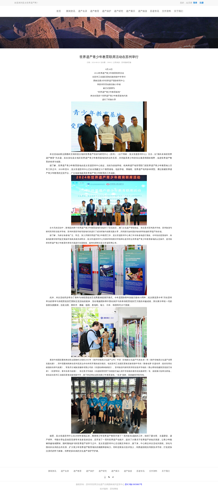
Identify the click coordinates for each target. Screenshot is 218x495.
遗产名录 (82, 11)
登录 (195, 3)
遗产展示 (130, 11)
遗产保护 (106, 11)
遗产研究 (118, 11)
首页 (58, 11)
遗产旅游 (142, 11)
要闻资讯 (70, 11)
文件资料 (166, 11)
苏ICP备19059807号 (133, 484)
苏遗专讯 (154, 11)
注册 (202, 3)
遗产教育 (94, 11)
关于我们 (178, 11)
